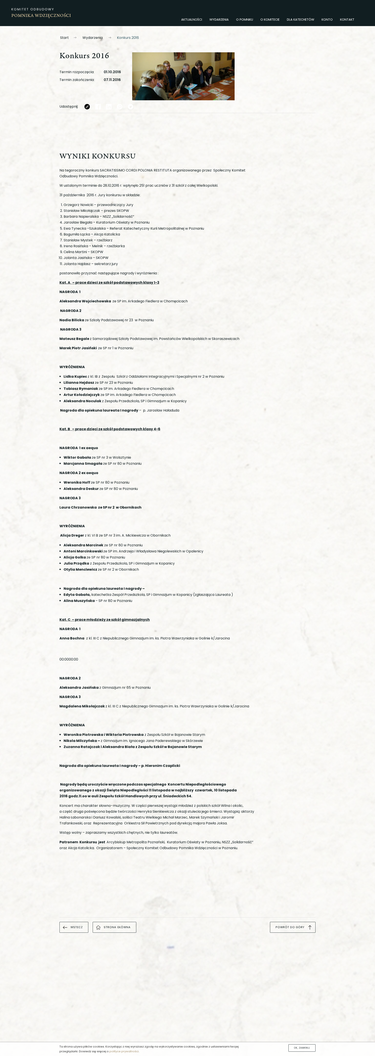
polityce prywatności (124, 1051)
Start (64, 37)
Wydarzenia (92, 37)
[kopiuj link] (87, 106)
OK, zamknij (302, 1047)
